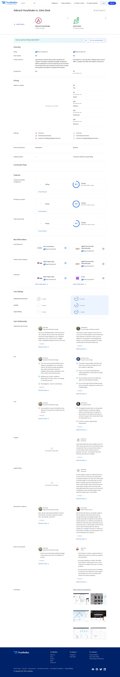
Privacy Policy (32, 668)
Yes (86, 40)
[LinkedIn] (104, 669)
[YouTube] (93, 669)
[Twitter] (101, 669)
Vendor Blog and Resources (96, 658)
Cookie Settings (69, 668)
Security (24, 668)
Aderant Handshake (42, 26)
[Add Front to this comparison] (103, 278)
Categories (54, 3)
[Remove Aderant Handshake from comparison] (67, 18)
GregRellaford (84, 327)
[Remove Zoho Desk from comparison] (105, 18)
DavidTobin (45, 327)
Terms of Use (17, 668)
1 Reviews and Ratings (40, 28)
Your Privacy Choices (42, 668)
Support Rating (17, 311)
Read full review (42, 347)
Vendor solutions (65, 3)
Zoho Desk (77, 26)
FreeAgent (86, 528)
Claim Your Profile (94, 656)
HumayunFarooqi (85, 358)
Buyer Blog (73, 656)
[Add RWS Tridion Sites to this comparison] (65, 263)
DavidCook (83, 548)
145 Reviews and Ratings (78, 28)
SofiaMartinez (84, 403)
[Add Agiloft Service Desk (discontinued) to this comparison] (103, 249)
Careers (52, 658)
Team (51, 656)
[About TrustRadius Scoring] (36, 52)
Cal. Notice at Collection (56, 668)
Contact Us (53, 662)
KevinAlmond (84, 507)
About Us (52, 655)
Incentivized (42, 343)
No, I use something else (96, 40)
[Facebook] (97, 669)
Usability (16, 305)
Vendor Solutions (93, 655)
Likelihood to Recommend (20, 298)
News (51, 660)
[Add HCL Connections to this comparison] (65, 248)
